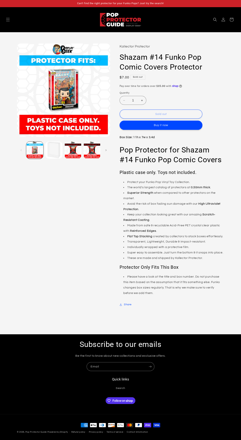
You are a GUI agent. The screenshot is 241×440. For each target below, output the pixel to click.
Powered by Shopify (57, 432)
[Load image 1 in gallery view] (34, 150)
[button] (8, 19)
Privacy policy (96, 432)
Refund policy (78, 432)
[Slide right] (106, 150)
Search (120, 388)
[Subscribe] (150, 366)
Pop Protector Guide (36, 432)
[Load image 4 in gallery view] (92, 150)
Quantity (124, 93)
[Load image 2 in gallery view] (53, 150)
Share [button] (128, 304)
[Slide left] (21, 150)
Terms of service (115, 432)
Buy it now (161, 125)
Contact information (137, 432)
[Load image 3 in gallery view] (73, 150)
